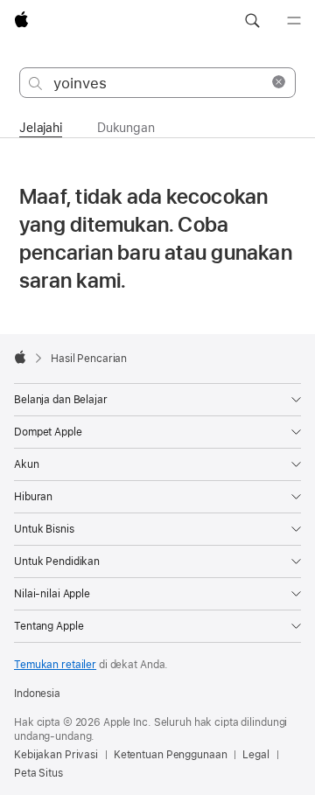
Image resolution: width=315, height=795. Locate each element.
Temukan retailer (55, 665)
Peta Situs (38, 773)
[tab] (40, 127)
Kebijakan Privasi (56, 755)
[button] (252, 21)
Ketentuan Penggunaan (171, 755)
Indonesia (37, 693)
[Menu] (294, 21)
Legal (255, 755)
